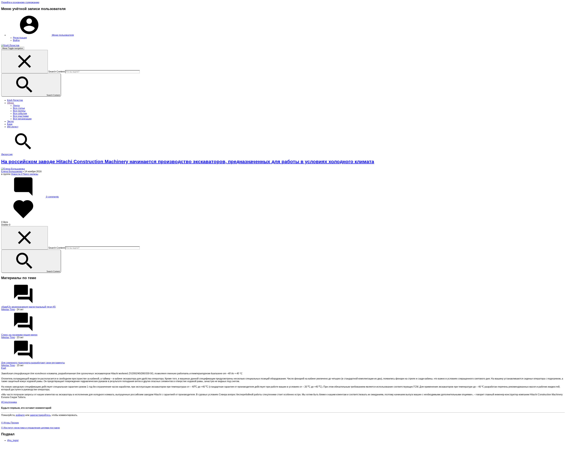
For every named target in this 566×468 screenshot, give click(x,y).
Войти (16, 40)
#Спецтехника (9, 402)
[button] (40, 35)
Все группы (19, 111)
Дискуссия (7, 154)
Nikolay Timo (8, 309)
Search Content (56, 71)
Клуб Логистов (15, 100)
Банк (9, 124)
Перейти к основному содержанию (20, 2)
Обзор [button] (10, 103)
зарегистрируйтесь (40, 415)
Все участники (21, 116)
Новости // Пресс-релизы (24, 174)
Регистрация (20, 37)
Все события (20, 113)
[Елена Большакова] (13, 169)
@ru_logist (12, 440)
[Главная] (10, 45)
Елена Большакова (11, 171)
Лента (16, 105)
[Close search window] (24, 61)
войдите (20, 415)
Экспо (10, 121)
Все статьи (19, 108)
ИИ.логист (12, 126)
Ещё (3, 368)
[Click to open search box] (23, 152)
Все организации (22, 119)
